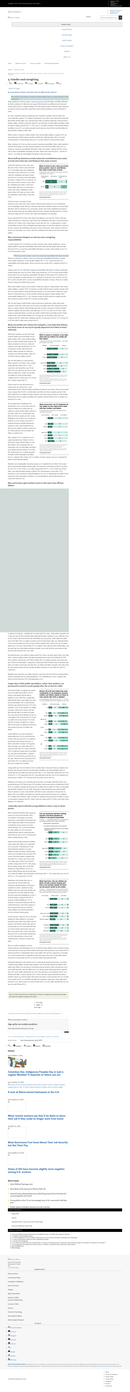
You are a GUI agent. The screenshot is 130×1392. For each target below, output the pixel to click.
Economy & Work (13, 1304)
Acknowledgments (17, 1246)
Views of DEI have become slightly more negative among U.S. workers (36, 1170)
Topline (14, 1218)
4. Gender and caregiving (20, 1241)
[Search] (120, 18)
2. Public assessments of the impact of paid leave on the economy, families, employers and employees (44, 1238)
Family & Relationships (15, 1300)
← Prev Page (38, 1002)
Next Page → (38, 1007)
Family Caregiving (40, 1036)
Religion (10, 1290)
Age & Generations (14, 1293)
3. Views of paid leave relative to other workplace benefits (30, 1239)
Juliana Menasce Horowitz (18, 92)
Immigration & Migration (16, 1281)
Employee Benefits (30, 1036)
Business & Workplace (18, 1036)
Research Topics (66, 24)
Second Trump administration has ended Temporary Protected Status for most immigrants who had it (38, 1195)
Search (88, 17)
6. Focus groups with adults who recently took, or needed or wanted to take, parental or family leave (43, 1244)
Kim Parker (30, 92)
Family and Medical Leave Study (22, 1226)
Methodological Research (16, 1320)
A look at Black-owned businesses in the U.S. (34, 1092)
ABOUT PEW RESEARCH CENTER (16, 1364)
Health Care (49, 1036)
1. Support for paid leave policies (22, 1236)
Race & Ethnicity (13, 1286)
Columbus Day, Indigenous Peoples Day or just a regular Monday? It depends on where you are (35, 1073)
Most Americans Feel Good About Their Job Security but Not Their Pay (38, 1144)
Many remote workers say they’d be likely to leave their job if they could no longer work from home (36, 1117)
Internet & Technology (15, 1312)
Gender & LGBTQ (13, 1297)
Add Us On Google (14, 88)
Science (10, 1308)
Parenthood (56, 1036)
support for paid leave (37, 102)
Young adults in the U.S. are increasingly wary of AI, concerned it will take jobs (38, 1201)
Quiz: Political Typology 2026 (21, 1184)
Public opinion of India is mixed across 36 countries (30, 1207)
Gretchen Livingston (50, 92)
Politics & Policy (13, 1274)
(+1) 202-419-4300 (13, 1268)
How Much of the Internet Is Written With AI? (28, 1189)
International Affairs (14, 1278)
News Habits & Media (15, 1316)
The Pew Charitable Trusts (105, 1366)
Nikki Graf (38, 92)
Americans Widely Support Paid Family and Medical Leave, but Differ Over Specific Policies (36, 74)
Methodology (16, 1248)
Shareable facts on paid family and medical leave (27, 1222)
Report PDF (15, 1214)
